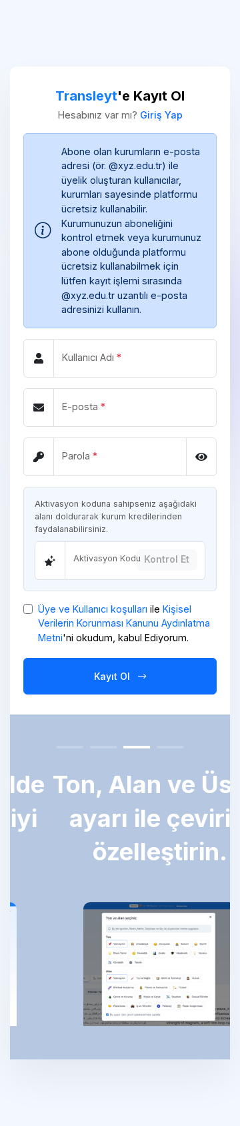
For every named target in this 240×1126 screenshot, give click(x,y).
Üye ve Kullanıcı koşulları (92, 609)
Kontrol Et (166, 559)
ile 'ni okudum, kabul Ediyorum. (124, 623)
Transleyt (86, 96)
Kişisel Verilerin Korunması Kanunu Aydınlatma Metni (124, 623)
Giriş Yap (161, 115)
